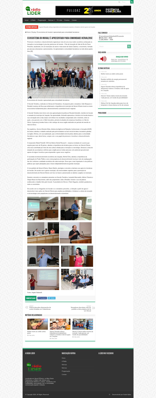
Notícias (50, 20)
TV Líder (59, 20)
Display (34, 32)
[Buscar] (132, 2)
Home (28, 32)
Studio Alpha (127, 394)
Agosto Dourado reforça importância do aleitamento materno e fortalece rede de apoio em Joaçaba (60, 334)
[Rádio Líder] (33, 10)
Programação (42, 20)
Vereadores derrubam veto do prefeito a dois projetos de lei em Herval (81, 308)
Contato (74, 20)
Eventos (67, 20)
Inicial (26, 20)
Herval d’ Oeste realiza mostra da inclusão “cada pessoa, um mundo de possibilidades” (63, 27)
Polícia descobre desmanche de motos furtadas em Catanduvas (40, 307)
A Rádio (33, 20)
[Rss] (119, 2)
